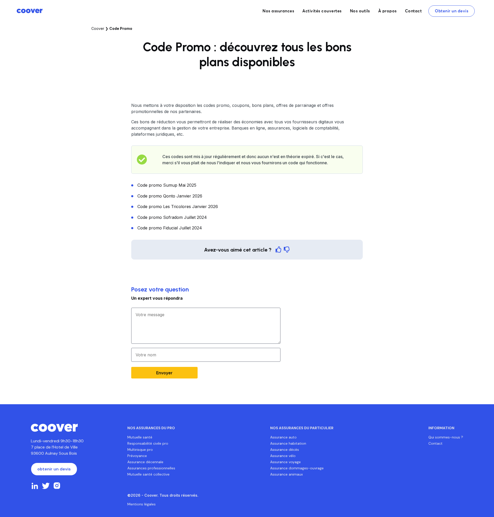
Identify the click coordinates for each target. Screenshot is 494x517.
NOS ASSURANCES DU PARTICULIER (301, 428)
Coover (97, 28)
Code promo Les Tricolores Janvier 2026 (177, 206)
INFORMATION (441, 428)
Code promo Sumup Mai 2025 (166, 185)
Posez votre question (160, 289)
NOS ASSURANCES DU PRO (151, 428)
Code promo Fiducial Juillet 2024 (169, 227)
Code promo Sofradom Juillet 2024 (172, 217)
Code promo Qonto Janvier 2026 (169, 196)
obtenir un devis (54, 469)
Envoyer (164, 372)
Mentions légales (141, 504)
